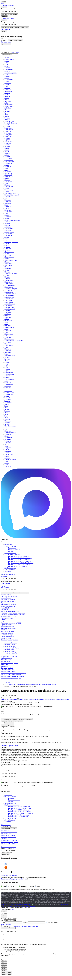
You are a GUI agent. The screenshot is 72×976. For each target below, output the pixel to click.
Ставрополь (8, 391)
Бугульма (7, 118)
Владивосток (8, 128)
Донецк (6, 165)
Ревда (6, 354)
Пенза (6, 332)
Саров (6, 371)
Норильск (7, 312)
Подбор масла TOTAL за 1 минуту (19, 564)
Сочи (6, 389)
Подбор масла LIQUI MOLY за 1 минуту (21, 563)
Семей (6, 377)
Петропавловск (9, 339)
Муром (6, 270)
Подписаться (5, 854)
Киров (6, 208)
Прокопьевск (8, 345)
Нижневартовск (9, 285)
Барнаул (7, 93)
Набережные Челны (10, 273)
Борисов (7, 111)
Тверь (6, 407)
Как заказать (12, 548)
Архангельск (8, 79)
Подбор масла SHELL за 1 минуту (19, 556)
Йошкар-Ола (8, 186)
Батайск (7, 94)
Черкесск (7, 444)
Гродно (6, 151)
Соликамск (8, 387)
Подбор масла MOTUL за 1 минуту (19, 561)
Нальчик (7, 277)
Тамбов (6, 404)
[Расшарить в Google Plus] (21, 699)
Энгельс (7, 458)
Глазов (6, 148)
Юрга (6, 461)
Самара (6, 364)
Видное (6, 124)
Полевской (7, 344)
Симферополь (8, 384)
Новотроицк (8, 300)
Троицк (6, 414)
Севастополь (8, 372)
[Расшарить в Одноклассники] (32, 699)
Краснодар (7, 230)
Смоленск (7, 386)
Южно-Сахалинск (10, 459)
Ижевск (6, 183)
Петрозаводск (8, 337)
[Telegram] (27, 879)
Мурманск (7, 268)
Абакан (6, 61)
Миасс (6, 258)
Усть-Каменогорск (10, 426)
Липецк (6, 243)
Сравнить (4, 16)
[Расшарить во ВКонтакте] (5, 699)
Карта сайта (4, 904)
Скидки (10, 551)
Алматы (7, 68)
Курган (6, 237)
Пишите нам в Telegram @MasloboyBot (13, 879)
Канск (6, 198)
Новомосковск (9, 295)
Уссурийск (7, 424)
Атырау (6, 84)
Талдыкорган (8, 402)
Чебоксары (7, 439)
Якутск (6, 463)
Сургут (6, 396)
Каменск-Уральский (10, 193)
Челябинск (7, 441)
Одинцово (7, 317)
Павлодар (7, 330)
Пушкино (7, 349)
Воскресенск (8, 141)
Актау (6, 64)
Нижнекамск (8, 287)
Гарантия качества (14, 549)
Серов (6, 381)
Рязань (6, 360)
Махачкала (7, 255)
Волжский (7, 136)
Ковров (6, 215)
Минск (6, 262)
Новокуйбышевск (10, 294)
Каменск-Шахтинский (11, 195)
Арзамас (7, 74)
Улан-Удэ (7, 419)
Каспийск (7, 201)
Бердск (6, 99)
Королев (7, 223)
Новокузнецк (8, 292)
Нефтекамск (8, 282)
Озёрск (6, 319)
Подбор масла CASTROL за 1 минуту (20, 558)
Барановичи (8, 91)
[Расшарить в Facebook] (13, 699)
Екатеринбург (14, 52)
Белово (6, 98)
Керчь (6, 205)
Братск (6, 113)
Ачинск (6, 86)
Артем (6, 78)
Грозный (7, 153)
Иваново (7, 180)
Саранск (7, 365)
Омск (6, 322)
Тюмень (7, 417)
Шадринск (7, 448)
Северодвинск (9, 374)
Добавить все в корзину (21, 27)
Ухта (5, 429)
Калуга (6, 191)
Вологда (7, 138)
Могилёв (7, 267)
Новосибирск (8, 299)
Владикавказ (8, 129)
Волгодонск (8, 134)
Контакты (4, 875)
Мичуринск (8, 265)
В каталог (4, 576)
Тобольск (7, 409)
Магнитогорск (9, 252)
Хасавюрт (7, 434)
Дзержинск (8, 158)
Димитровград (9, 160)
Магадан (7, 250)
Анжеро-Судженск (10, 73)
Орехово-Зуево (9, 327)
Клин (6, 213)
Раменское (7, 352)
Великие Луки (9, 121)
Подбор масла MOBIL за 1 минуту (19, 559)
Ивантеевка (8, 181)
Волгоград (7, 133)
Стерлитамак (8, 394)
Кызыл (6, 240)
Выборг (6, 145)
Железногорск (9, 173)
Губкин (6, 155)
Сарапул (7, 367)
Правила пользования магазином (20, 904)
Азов (6, 63)
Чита (6, 446)
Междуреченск (9, 257)
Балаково (7, 88)
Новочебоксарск (9, 304)
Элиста (6, 456)
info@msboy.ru (6, 587)
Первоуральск (8, 334)
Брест (6, 114)
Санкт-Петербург (10, 59)
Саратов (7, 369)
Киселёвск (7, 210)
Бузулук (7, 119)
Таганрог (7, 401)
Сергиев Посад (9, 379)
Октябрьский (8, 320)
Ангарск (7, 71)
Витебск (7, 126)
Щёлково (7, 453)
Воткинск (7, 143)
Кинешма (7, 206)
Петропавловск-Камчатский (13, 340)
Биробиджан (8, 104)
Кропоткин (8, 235)
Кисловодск (8, 211)
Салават (7, 362)
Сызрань (7, 397)
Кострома (7, 227)
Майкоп (7, 253)
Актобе (6, 66)
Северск (7, 376)
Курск (6, 238)
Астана (6, 81)
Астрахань (7, 83)
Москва (6, 57)
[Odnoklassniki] (5, 868)
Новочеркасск (9, 305)
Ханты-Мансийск (10, 432)
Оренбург (7, 325)
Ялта (6, 464)
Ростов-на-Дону (9, 355)
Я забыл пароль (6, 924)
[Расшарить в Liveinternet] (57, 699)
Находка (7, 278)
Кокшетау (7, 217)
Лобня (6, 245)
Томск (6, 412)
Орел (6, 324)
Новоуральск (8, 302)
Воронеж (7, 140)
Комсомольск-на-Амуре (12, 220)
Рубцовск (7, 357)
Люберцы (7, 248)
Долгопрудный (9, 161)
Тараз (6, 406)
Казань (6, 188)
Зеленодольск (8, 176)
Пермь (6, 335)
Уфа (5, 427)
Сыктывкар (8, 399)
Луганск (7, 247)
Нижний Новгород (10, 288)
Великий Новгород (10, 123)
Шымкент (7, 451)
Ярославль (7, 466)
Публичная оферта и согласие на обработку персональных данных (34, 905)
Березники (7, 101)
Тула (5, 416)
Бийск (6, 103)
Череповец (7, 443)
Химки (6, 436)
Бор (5, 109)
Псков (6, 347)
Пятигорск (7, 350)
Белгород (7, 96)
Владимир (7, 131)
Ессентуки (7, 171)
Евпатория (7, 166)
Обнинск (7, 315)
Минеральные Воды (10, 260)
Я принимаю (20, 926)
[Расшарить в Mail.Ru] (65, 699)
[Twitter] (5, 865)
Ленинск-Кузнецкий (11, 242)
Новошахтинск (9, 307)
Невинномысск (9, 280)
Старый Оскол (9, 392)
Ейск (6, 168)
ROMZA (13, 909)
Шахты (6, 449)
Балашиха (7, 89)
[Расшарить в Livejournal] (49, 699)
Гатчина (7, 146)
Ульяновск (7, 421)
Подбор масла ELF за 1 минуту (18, 566)
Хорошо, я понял (6, 972)
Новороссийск (9, 297)
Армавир (7, 76)
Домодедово (8, 163)
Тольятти (7, 411)
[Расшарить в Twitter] (41, 699)
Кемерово (7, 203)
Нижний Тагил (9, 290)
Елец (6, 170)
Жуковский (8, 175)
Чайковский (8, 437)
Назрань (7, 275)
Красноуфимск (9, 232)
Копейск (7, 222)
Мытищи (7, 272)
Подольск (7, 342)
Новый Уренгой (9, 309)
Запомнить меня (53, 922)
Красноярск (8, 233)
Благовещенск (9, 106)
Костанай (7, 225)
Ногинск (7, 310)
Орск (6, 329)
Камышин (7, 196)
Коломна (7, 218)
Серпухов (7, 382)
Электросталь (8, 454)
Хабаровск (7, 431)
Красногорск (8, 228)
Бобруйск (7, 108)
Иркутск (7, 185)
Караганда (7, 200)
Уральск (7, 422)
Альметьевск (8, 69)
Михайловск (8, 263)
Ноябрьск (7, 314)
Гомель (6, 150)
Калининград (8, 190)
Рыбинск (7, 359)
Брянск (6, 116)
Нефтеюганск (8, 283)
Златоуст (7, 178)
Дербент (7, 156)
